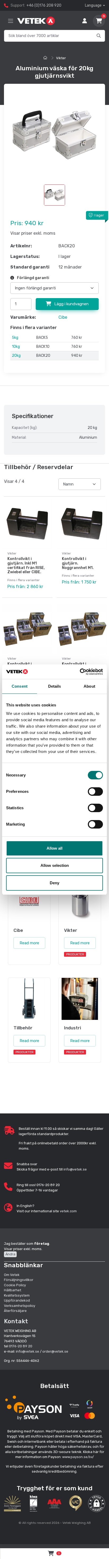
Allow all (54, 848)
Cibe (62, 317)
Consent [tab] (20, 686)
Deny (54, 883)
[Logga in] (85, 21)
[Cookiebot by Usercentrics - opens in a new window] (80, 671)
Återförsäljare (15, 1311)
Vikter (61, 58)
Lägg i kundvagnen (71, 304)
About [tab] (89, 686)
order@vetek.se (55, 1351)
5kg (15, 337)
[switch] (95, 791)
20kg (16, 355)
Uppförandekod (17, 1300)
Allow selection (54, 865)
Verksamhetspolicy (19, 1306)
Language (93, 5)
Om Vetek (12, 1275)
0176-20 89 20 (20, 1346)
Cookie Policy (15, 1285)
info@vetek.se (75, 1169)
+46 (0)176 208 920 (43, 5)
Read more (29, 943)
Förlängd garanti (32, 278)
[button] (96, 1503)
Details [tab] (54, 686)
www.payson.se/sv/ (78, 1457)
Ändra (10, 1254)
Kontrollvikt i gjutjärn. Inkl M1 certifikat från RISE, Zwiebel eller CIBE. (26, 565)
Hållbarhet (12, 1290)
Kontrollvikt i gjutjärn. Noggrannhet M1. (78, 563)
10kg (16, 346)
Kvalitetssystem (17, 1295)
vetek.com (68, 1211)
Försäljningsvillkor (18, 1280)
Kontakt (16, 1321)
